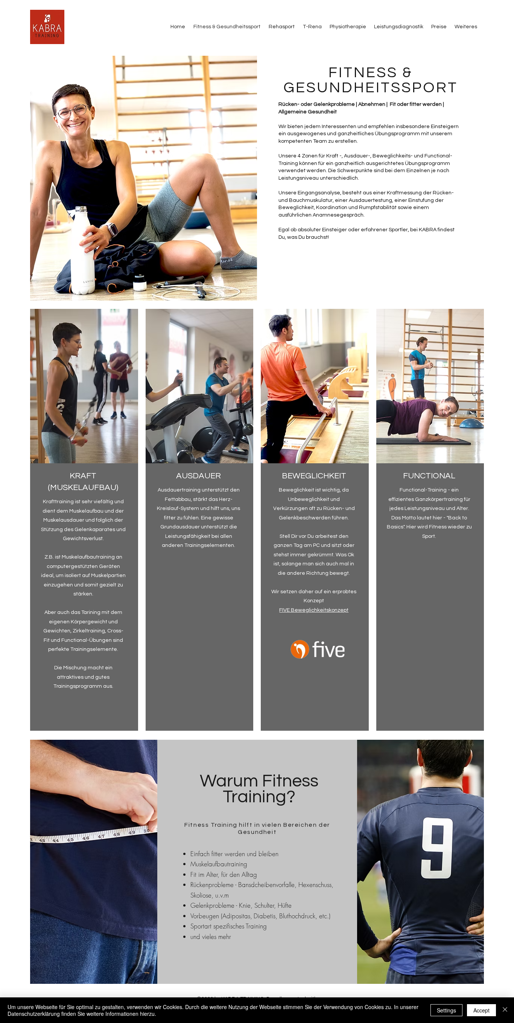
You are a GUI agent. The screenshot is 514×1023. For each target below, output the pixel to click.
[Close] (504, 1010)
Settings (446, 1010)
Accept (481, 1010)
